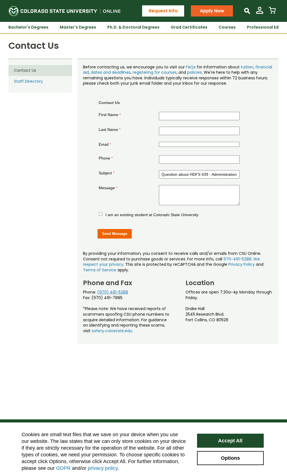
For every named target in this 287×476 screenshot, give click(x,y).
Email (103, 144)
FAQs (191, 67)
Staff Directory (28, 81)
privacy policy (103, 468)
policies (194, 72)
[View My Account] (259, 12)
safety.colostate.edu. (112, 331)
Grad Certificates (189, 27)
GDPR (63, 468)
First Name (108, 114)
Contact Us (25, 70)
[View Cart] (272, 12)
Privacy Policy (241, 264)
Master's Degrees (78, 27)
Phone (104, 158)
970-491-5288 (237, 259)
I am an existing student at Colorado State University (151, 214)
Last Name (108, 129)
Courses (227, 27)
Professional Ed (263, 27)
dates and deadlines (111, 72)
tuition (247, 67)
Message (107, 188)
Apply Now (212, 11)
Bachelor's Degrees (28, 27)
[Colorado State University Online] (64, 11)
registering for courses (155, 72)
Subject (105, 173)
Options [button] (230, 458)
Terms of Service (99, 270)
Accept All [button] (230, 440)
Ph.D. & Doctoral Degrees (133, 27)
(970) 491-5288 (112, 292)
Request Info (163, 11)
